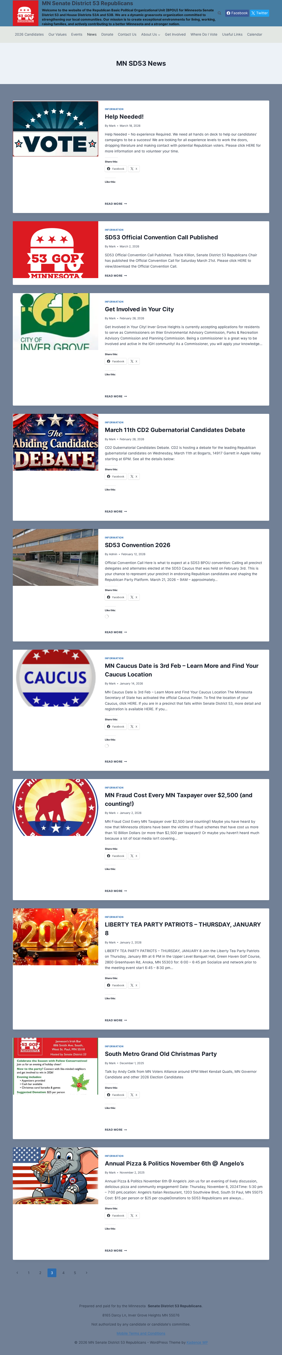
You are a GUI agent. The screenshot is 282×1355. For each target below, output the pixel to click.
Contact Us (127, 34)
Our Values (58, 34)
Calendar (254, 34)
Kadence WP (197, 1342)
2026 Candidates (29, 34)
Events (76, 34)
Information (114, 109)
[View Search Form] (219, 13)
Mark (112, 125)
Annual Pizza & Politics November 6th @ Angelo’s (174, 1163)
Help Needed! (124, 116)
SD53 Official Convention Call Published (161, 237)
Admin (113, 554)
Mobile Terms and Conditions (141, 1333)
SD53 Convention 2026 (137, 545)
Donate (107, 34)
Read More (116, 203)
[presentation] (55, 129)
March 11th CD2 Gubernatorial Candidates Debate (175, 429)
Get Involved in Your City (139, 309)
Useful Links (232, 34)
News (92, 34)
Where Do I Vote (204, 34)
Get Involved (175, 34)
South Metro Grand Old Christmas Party (161, 1053)
